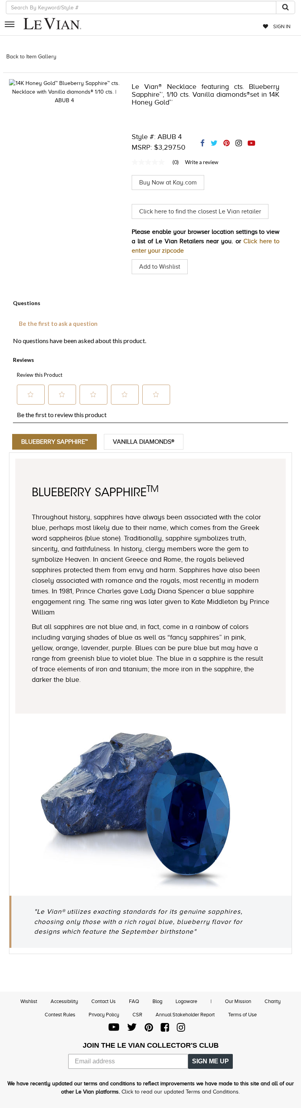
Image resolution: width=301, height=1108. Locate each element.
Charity (273, 1001)
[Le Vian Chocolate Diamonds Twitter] (132, 1029)
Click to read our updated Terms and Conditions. (180, 1092)
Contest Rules (60, 1015)
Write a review (201, 162)
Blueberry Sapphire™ (54, 441)
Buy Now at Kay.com (168, 182)
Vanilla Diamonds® (143, 441)
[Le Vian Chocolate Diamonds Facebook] (165, 1029)
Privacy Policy (104, 1015)
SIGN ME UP (210, 1061)
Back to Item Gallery (31, 57)
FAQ (134, 1001)
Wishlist (28, 1001)
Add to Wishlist (159, 266)
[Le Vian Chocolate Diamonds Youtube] (114, 1029)
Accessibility (64, 1001)
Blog (157, 1001)
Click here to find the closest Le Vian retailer (200, 211)
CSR (137, 1015)
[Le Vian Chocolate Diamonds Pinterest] (149, 1029)
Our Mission (238, 1001)
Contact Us (103, 1001)
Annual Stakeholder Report (185, 1015)
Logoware (186, 1001)
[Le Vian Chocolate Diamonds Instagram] (181, 1029)
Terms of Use (242, 1015)
